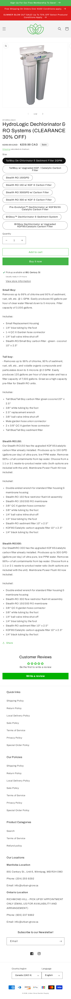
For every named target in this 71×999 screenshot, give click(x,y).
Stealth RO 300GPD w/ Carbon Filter (27, 192)
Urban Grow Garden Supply (38, 993)
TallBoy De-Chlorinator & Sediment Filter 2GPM (34, 160)
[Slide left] (28, 113)
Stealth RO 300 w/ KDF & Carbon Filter (29, 200)
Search (11, 831)
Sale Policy (13, 723)
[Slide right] (42, 113)
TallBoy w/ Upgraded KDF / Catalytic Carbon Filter (35, 169)
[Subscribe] (60, 941)
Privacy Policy (14, 738)
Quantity (6, 234)
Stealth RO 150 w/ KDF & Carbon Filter (29, 185)
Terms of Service (16, 730)
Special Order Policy (18, 745)
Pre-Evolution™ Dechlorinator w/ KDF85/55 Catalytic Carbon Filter (35, 208)
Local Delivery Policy (18, 715)
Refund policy (14, 846)
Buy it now (35, 261)
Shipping (6, 149)
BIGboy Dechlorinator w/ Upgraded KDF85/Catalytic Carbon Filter (35, 225)
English (49, 975)
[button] (4, 28)
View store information (18, 281)
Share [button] (9, 643)
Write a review (35, 676)
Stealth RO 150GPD (17, 177)
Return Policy (14, 708)
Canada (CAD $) (23, 975)
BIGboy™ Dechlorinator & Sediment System (32, 217)
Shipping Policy (15, 701)
